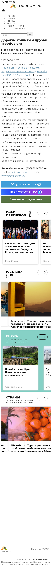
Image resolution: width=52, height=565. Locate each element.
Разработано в (31, 559)
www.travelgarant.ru (14, 175)
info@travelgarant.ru (20, 172)
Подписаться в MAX (23, 191)
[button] (40, 213)
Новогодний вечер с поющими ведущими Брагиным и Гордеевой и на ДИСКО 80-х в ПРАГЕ (24, 71)
